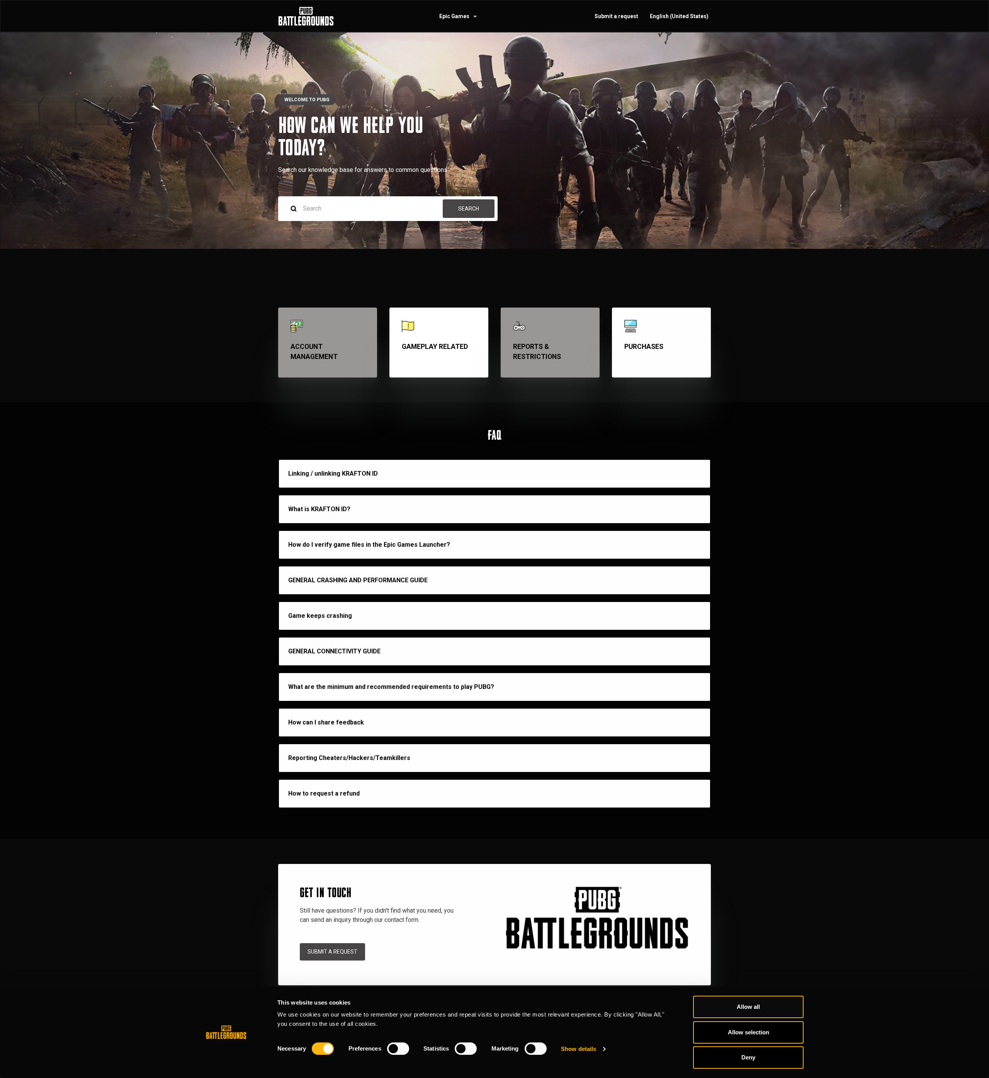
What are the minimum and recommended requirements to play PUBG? (391, 686)
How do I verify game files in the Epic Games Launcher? (369, 544)
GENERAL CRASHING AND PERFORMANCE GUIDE (358, 580)
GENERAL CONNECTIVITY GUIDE (334, 651)
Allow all (748, 1006)
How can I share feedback (326, 722)
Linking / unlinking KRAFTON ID (333, 473)
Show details (578, 1049)
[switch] (398, 1048)
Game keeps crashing (320, 615)
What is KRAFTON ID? (319, 509)
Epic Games (455, 16)
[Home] (306, 16)
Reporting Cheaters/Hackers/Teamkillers (349, 758)
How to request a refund (324, 793)
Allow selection (748, 1032)
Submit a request (616, 16)
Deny (748, 1057)
